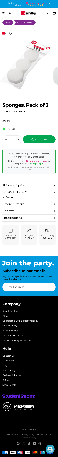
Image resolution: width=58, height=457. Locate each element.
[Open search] (10, 13)
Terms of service (43, 434)
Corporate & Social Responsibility (20, 320)
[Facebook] (18, 443)
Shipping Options (14, 185)
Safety (5, 380)
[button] (50, 449)
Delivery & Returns (12, 375)
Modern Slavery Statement (17, 340)
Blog (5, 316)
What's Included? (14, 192)
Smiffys (32, 429)
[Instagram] (23, 443)
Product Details (13, 204)
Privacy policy (27, 434)
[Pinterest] (40, 443)
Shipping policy (29, 438)
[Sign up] (51, 287)
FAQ (4, 365)
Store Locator (9, 385)
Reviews (8, 211)
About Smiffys (10, 311)
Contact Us (8, 355)
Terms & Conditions (13, 335)
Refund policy (13, 434)
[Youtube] (34, 443)
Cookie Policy (9, 325)
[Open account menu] (47, 13)
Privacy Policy (10, 330)
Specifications (12, 218)
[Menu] (3, 13)
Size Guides (8, 360)
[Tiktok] (29, 443)
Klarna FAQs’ (9, 370)
